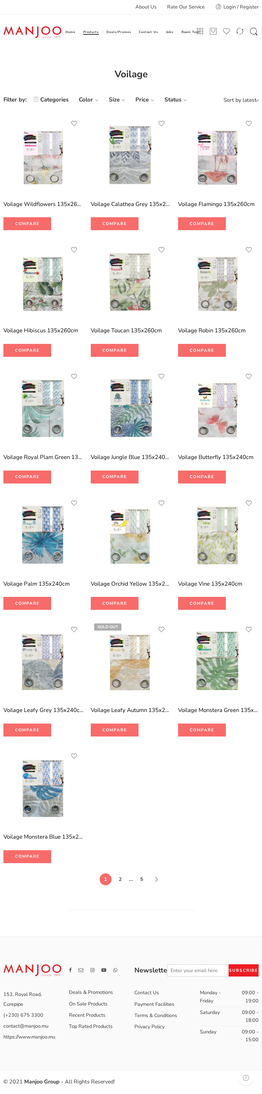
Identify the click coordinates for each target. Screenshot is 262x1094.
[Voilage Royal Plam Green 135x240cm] (43, 407)
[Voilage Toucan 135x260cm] (131, 280)
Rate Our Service (186, 6)
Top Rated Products (91, 1026)
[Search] (254, 32)
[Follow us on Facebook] (70, 970)
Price (142, 100)
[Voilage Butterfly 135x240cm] (218, 407)
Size (114, 100)
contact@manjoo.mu (25, 1025)
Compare (27, 223)
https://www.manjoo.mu (29, 1036)
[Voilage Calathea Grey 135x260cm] (131, 154)
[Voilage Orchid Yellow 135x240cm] (131, 534)
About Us (146, 6)
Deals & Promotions (91, 992)
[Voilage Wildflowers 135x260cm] (43, 154)
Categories (54, 100)
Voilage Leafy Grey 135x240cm (43, 710)
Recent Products (87, 1015)
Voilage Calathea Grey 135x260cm (131, 204)
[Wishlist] (74, 123)
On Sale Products (88, 1003)
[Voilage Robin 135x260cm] (218, 280)
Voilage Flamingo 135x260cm (216, 204)
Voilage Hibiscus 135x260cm (40, 330)
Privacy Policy (149, 1026)
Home (70, 32)
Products (91, 32)
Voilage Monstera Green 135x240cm (218, 710)
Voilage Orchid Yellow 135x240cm (131, 584)
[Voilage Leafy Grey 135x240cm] (43, 660)
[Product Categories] (200, 31)
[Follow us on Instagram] (92, 970)
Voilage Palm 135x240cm (36, 584)
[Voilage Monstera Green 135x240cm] (218, 660)
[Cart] (213, 31)
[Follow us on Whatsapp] (115, 970)
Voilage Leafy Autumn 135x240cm (131, 710)
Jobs (170, 32)
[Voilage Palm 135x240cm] (43, 534)
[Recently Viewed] (245, 1077)
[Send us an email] (81, 970)
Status (172, 100)
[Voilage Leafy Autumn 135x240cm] (131, 660)
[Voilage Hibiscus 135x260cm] (43, 280)
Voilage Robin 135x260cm (212, 330)
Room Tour (190, 32)
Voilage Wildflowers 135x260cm (43, 204)
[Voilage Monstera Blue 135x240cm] (43, 787)
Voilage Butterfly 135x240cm (215, 457)
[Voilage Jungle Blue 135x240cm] (131, 407)
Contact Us (148, 32)
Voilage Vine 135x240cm (210, 584)
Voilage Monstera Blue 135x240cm (43, 837)
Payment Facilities (154, 1004)
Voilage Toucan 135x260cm (126, 330)
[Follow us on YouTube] (103, 970)
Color (86, 100)
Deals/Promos (118, 32)
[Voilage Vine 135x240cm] (218, 534)
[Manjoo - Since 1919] (32, 32)
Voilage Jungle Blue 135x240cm (131, 457)
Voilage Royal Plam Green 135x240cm (43, 457)
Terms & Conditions (155, 1015)
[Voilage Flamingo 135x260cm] (218, 154)
